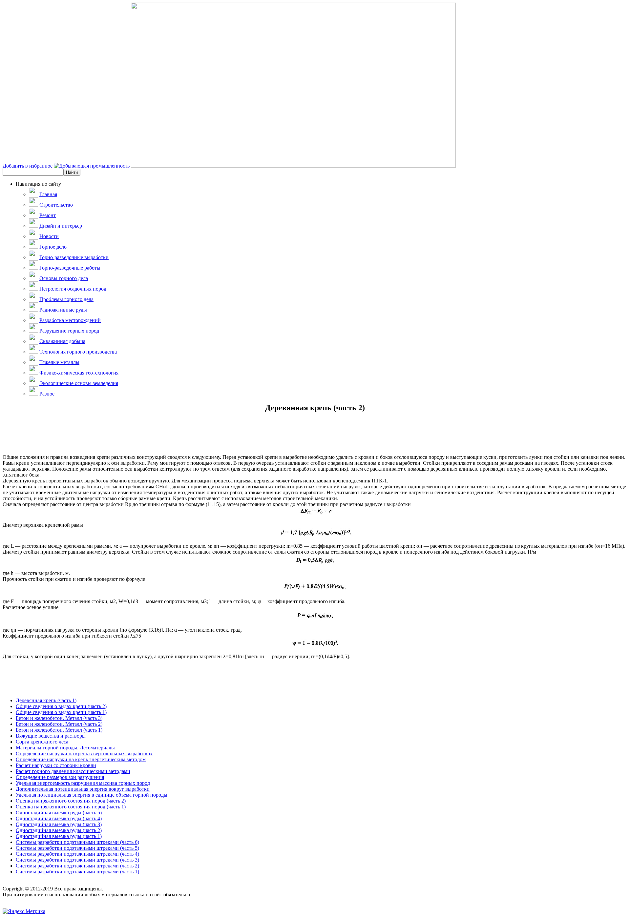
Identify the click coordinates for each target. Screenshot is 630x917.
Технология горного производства (78, 352)
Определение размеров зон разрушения (60, 777)
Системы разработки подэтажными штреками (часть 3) (77, 860)
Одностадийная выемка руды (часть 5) (59, 812)
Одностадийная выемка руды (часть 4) (59, 818)
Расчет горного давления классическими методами (73, 771)
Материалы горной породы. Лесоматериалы (65, 747)
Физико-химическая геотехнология (78, 373)
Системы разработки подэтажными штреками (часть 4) (77, 854)
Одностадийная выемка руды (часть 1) (59, 836)
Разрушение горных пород (69, 331)
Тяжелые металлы (59, 362)
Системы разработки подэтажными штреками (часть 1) (77, 871)
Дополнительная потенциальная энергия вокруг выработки (83, 789)
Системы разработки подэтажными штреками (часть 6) (77, 842)
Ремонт (47, 215)
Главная (48, 194)
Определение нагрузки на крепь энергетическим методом (81, 759)
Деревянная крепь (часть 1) (46, 700)
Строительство (56, 205)
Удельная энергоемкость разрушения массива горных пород (83, 783)
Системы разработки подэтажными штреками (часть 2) (77, 865)
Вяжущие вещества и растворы (51, 736)
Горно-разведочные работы (69, 268)
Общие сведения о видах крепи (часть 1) (61, 712)
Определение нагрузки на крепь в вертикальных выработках (84, 753)
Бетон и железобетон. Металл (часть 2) (59, 724)
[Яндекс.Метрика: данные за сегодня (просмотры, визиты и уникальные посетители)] (24, 911)
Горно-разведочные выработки (74, 257)
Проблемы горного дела (66, 299)
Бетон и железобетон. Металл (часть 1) (59, 730)
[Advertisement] (315, 439)
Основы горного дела (63, 278)
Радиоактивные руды (63, 310)
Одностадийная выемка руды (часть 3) (59, 824)
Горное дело (53, 247)
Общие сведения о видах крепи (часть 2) (61, 706)
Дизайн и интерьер (60, 226)
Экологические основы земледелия (78, 383)
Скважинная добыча (62, 341)
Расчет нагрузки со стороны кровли (56, 765)
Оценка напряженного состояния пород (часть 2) (71, 801)
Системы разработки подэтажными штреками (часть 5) (77, 848)
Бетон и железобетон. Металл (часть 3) (59, 718)
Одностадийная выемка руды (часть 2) (59, 830)
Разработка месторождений (70, 320)
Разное (46, 394)
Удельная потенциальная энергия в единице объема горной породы (91, 795)
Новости (49, 236)
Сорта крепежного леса (42, 741)
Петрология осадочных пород (72, 289)
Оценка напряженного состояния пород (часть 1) (71, 806)
